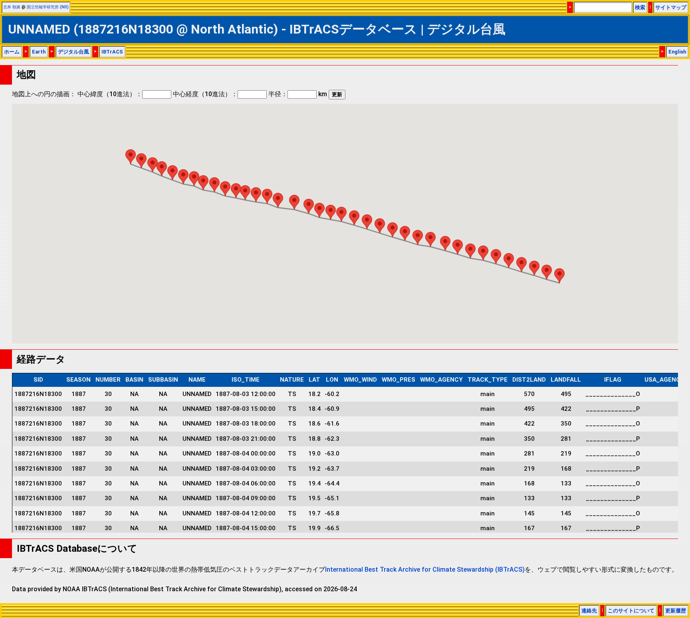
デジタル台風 (73, 52)
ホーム (12, 52)
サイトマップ (670, 7)
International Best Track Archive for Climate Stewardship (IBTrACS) (425, 569)
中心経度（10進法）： (205, 94)
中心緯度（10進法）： (109, 94)
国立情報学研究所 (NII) (48, 7)
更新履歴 (675, 611)
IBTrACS (112, 52)
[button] (559, 275)
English (677, 52)
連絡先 (589, 611)
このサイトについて (631, 611)
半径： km (297, 94)
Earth (39, 52)
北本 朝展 (11, 7)
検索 (640, 7)
